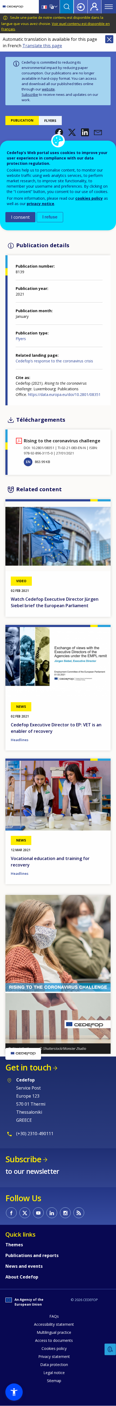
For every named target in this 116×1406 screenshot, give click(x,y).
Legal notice (54, 1372)
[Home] (13, 6)
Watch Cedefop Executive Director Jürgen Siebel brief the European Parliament (54, 602)
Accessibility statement (54, 1324)
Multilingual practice (54, 1332)
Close (109, 39)
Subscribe (30, 94)
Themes (14, 1245)
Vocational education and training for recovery (50, 861)
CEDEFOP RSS (78, 1212)
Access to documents (54, 1340)
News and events (24, 1266)
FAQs (54, 1316)
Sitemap (54, 1380)
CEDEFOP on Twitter (24, 1212)
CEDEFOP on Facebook (11, 1212)
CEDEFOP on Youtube (38, 1212)
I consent (20, 217)
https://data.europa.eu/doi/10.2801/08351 (64, 394)
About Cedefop (21, 1277)
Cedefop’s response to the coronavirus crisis (54, 360)
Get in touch (28, 1067)
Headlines (19, 739)
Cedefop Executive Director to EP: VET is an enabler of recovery (56, 728)
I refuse (49, 217)
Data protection (54, 1364)
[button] (59, 132)
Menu (109, 7)
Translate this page (42, 46)
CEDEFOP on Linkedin (51, 1212)
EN (28, 461)
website (48, 89)
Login (80, 6)
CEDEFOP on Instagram (65, 1212)
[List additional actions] (55, 6)
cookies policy (89, 198)
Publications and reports (32, 1255)
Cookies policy (54, 1348)
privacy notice (40, 203)
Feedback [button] (110, 1349)
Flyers (21, 338)
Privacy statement (54, 1356)
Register (94, 6)
